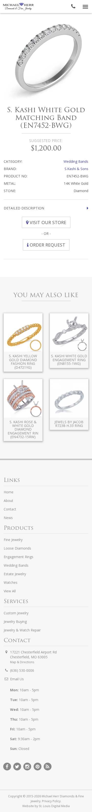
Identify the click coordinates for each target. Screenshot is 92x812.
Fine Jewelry (13, 539)
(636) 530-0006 (22, 670)
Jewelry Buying (15, 621)
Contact (10, 509)
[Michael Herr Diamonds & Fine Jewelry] (18, 6)
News (8, 517)
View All (10, 591)
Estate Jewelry (15, 574)
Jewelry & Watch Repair (22, 630)
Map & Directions (22, 662)
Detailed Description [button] (24, 208)
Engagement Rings (18, 556)
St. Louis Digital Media (54, 806)
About (8, 500)
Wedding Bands (76, 161)
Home (8, 492)
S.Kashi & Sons (76, 168)
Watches (10, 582)
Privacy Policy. (51, 801)
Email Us (17, 679)
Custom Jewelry (16, 613)
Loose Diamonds (17, 548)
